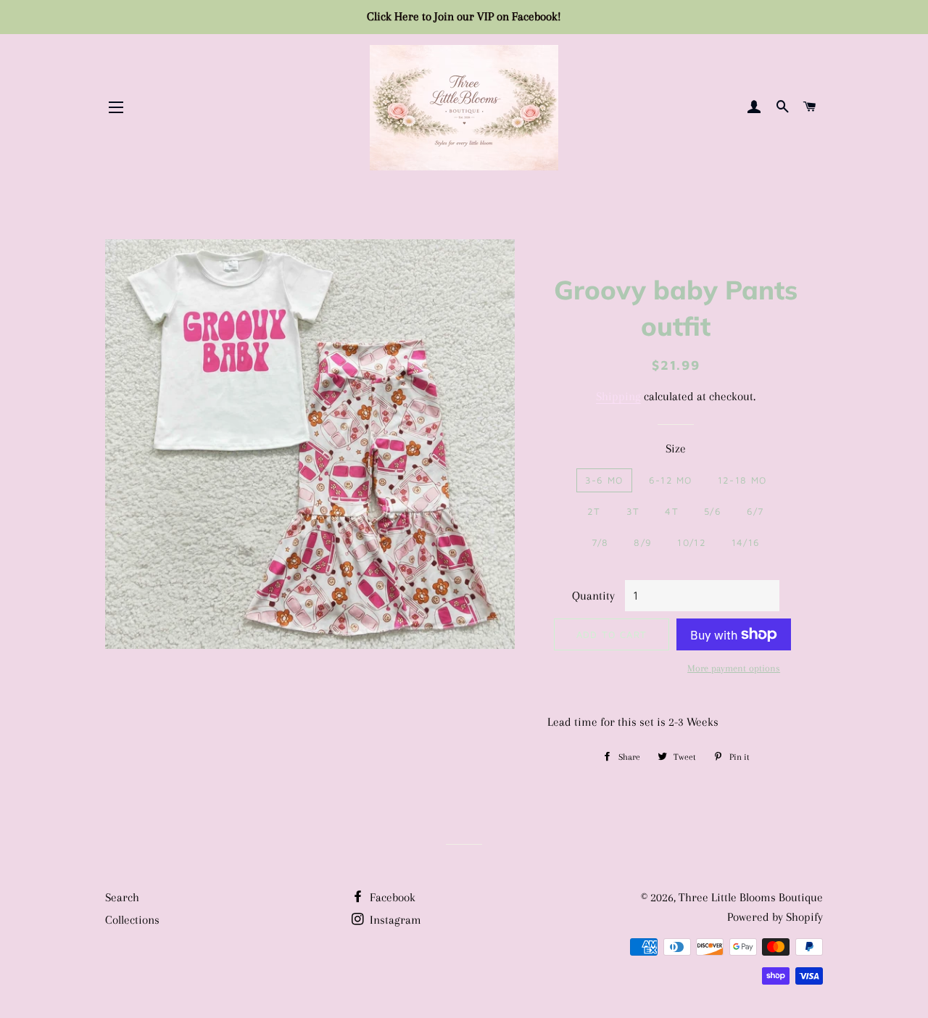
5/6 (712, 511)
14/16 (746, 542)
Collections (132, 920)
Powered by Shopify (775, 917)
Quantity (593, 596)
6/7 (755, 511)
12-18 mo (742, 480)
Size (676, 448)
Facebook (391, 897)
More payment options (733, 668)
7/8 (600, 542)
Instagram (394, 920)
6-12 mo (670, 480)
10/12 (691, 542)
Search (122, 897)
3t (633, 511)
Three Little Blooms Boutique (751, 897)
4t (672, 511)
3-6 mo (604, 480)
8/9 (643, 542)
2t (594, 511)
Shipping (618, 396)
